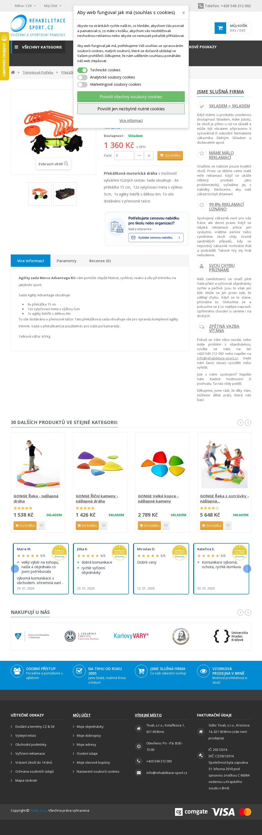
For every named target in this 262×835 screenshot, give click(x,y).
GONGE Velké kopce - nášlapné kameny (158, 498)
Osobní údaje (87, 753)
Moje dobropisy (89, 735)
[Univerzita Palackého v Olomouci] (32, 636)
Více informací (131, 120)
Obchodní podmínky (31, 744)
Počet (108, 155)
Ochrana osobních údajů (34, 771)
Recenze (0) (100, 260)
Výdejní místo (25, 735)
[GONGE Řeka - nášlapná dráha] (38, 463)
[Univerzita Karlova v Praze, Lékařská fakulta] (81, 636)
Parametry (67, 260)
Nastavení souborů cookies (98, 771)
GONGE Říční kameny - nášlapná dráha (97, 498)
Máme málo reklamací (221, 155)
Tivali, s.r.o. (38, 810)
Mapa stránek (26, 780)
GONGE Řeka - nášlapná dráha (36, 498)
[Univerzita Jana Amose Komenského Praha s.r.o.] (181, 636)
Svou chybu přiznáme (222, 268)
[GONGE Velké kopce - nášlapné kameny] (162, 463)
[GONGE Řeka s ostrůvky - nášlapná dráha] (224, 463)
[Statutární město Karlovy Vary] (131, 636)
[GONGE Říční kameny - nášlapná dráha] (100, 463)
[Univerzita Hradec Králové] (230, 636)
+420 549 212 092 (228, 5)
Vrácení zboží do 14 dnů (33, 762)
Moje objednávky (90, 726)
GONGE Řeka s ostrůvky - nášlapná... (224, 498)
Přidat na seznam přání (41, 525)
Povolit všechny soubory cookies (131, 97)
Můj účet (82, 715)
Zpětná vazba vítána (224, 328)
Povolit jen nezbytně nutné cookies (131, 109)
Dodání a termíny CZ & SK (35, 726)
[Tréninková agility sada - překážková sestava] (39, 193)
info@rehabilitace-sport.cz (217, 358)
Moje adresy (86, 744)
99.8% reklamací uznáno (226, 207)
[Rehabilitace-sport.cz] (38, 25)
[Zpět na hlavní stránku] (13, 72)
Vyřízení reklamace (30, 753)
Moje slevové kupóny (93, 762)
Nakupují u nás (30, 612)
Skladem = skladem (229, 106)
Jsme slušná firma (220, 92)
